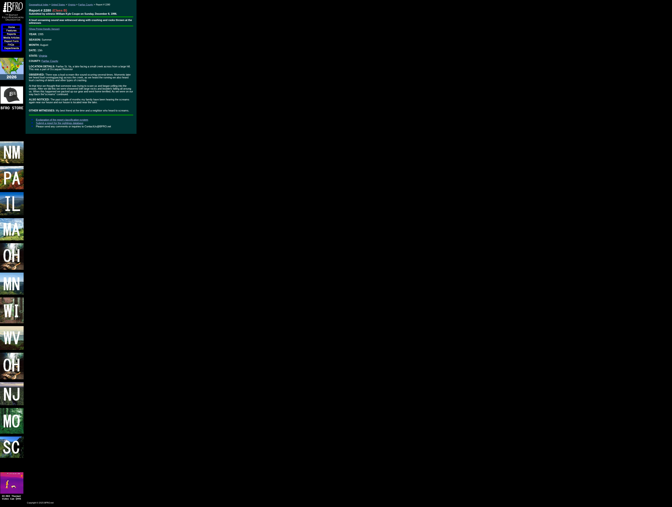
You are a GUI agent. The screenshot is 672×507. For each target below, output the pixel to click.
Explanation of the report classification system (62, 119)
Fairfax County (85, 4)
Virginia (71, 4)
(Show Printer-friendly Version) (44, 29)
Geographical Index (38, 4)
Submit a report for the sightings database (59, 123)
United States (58, 4)
